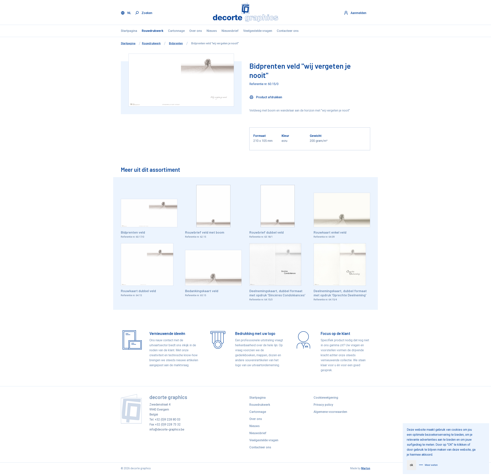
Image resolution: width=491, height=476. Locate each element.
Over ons (195, 31)
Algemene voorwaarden (330, 412)
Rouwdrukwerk (152, 31)
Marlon (365, 468)
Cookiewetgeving (326, 397)
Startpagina (129, 31)
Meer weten (431, 465)
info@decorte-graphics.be (166, 429)
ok (411, 465)
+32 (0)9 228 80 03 (167, 419)
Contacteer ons (288, 31)
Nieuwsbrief (230, 31)
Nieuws (212, 31)
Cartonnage (176, 31)
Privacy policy (323, 405)
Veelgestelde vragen (257, 31)
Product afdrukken (268, 97)
